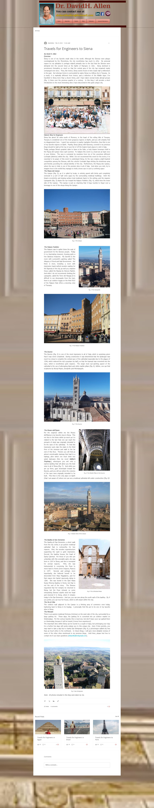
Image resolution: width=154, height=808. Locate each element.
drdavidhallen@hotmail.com (74, 15)
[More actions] (109, 43)
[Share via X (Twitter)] (49, 701)
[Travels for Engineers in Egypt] (48, 727)
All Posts (37, 31)
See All (117, 716)
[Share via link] (58, 701)
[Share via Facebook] (45, 701)
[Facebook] (102, 14)
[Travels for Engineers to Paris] (106, 727)
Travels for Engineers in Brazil (75, 738)
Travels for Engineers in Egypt (46, 738)
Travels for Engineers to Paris (104, 738)
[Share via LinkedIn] (53, 701)
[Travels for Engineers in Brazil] (77, 727)
